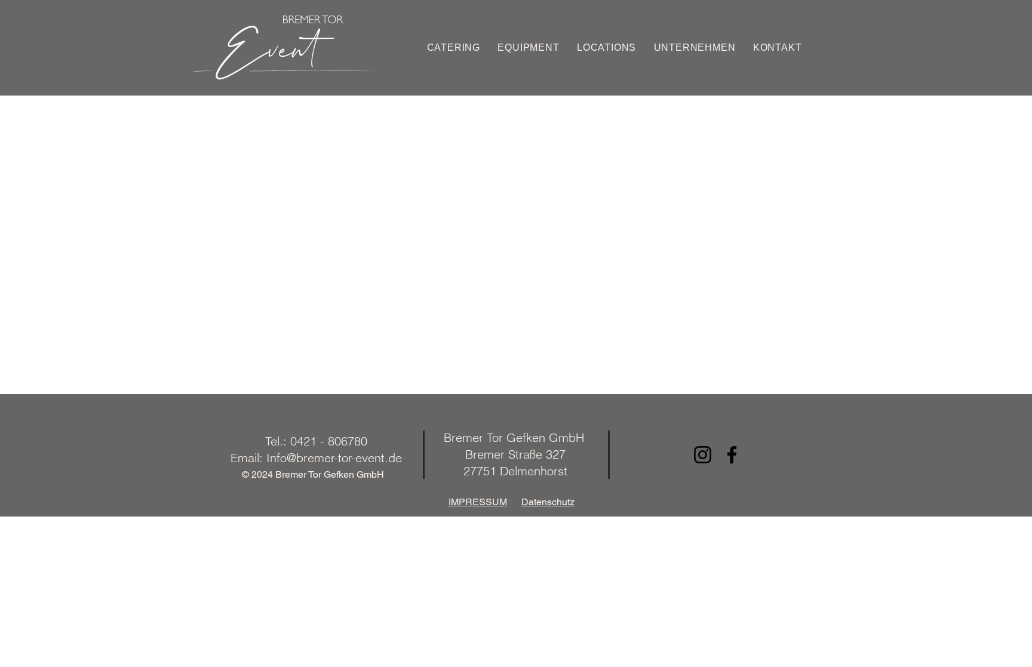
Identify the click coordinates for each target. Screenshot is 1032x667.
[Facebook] (732, 454)
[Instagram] (702, 454)
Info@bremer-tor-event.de (334, 457)
